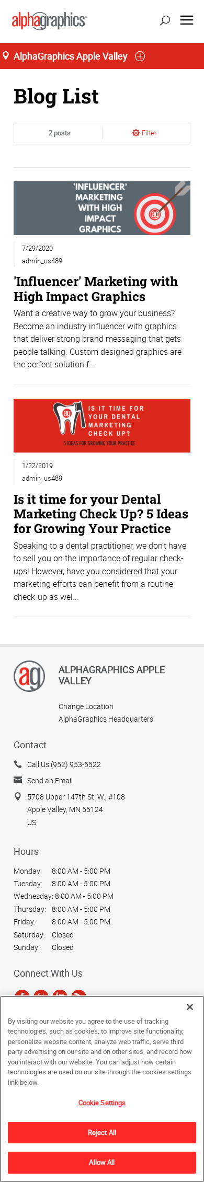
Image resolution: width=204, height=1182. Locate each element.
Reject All (102, 1132)
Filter (149, 132)
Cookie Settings (102, 1102)
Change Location (86, 706)
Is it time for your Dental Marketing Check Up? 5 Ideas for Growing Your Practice (101, 513)
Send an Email (50, 780)
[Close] (189, 1006)
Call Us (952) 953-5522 (64, 764)
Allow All (102, 1162)
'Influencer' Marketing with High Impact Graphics (96, 288)
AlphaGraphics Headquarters (106, 719)
